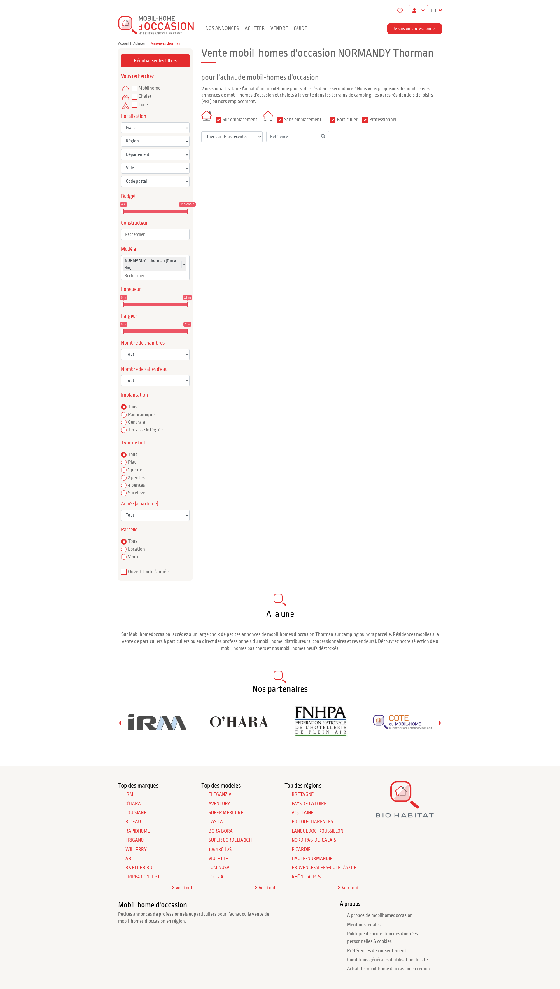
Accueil (123, 43)
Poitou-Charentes (312, 821)
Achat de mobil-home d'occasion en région (388, 968)
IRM (129, 794)
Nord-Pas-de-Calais (314, 840)
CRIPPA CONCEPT (142, 877)
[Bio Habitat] (405, 815)
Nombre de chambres (142, 343)
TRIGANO (134, 840)
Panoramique (141, 414)
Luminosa (219, 867)
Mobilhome (149, 88)
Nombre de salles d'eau (144, 369)
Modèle (128, 249)
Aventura (220, 803)
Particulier (347, 119)
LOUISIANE (135, 812)
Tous (132, 406)
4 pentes (136, 485)
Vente (133, 556)
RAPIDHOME (137, 831)
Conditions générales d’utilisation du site (387, 959)
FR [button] (434, 10)
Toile (143, 104)
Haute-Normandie (312, 858)
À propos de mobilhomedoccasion (380, 915)
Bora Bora (221, 831)
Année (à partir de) (139, 504)
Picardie (301, 849)
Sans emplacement (302, 119)
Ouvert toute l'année (148, 571)
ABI (128, 858)
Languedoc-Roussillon (317, 831)
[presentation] (120, 723)
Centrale (136, 422)
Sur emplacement (240, 119)
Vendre (279, 28)
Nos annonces (222, 28)
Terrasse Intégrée (145, 429)
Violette (218, 858)
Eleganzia (220, 794)
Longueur (131, 289)
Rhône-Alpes (306, 877)
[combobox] (155, 234)
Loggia (216, 877)
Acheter (255, 28)
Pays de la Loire (309, 803)
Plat (132, 462)
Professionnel (382, 119)
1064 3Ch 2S (220, 849)
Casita (216, 821)
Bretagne (303, 794)
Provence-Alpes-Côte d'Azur (324, 867)
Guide (300, 28)
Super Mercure (226, 812)
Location (136, 549)
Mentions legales (364, 924)
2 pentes (136, 477)
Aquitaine (303, 812)
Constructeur (134, 223)
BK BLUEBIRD (138, 867)
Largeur (129, 316)
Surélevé (136, 493)
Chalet (145, 96)
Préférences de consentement (376, 950)
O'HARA (133, 803)
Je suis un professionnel (414, 28)
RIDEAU (133, 821)
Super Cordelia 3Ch (230, 840)
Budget (128, 196)
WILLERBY (136, 849)
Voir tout (184, 888)
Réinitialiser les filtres (155, 60)
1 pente (135, 469)
